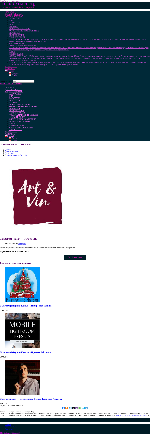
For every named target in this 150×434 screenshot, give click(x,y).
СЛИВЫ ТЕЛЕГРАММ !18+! (21, 128)
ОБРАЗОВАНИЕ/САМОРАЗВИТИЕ (24, 107)
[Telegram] (86, 408)
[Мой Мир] (70, 408)
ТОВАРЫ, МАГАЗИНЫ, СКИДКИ (23, 115)
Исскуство (22, 244)
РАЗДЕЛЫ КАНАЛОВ (14, 92)
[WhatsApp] (80, 408)
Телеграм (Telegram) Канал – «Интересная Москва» (26, 306)
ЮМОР (12, 123)
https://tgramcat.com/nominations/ (131, 415)
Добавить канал (11, 427)
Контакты (9, 429)
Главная (8, 425)
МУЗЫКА (13, 102)
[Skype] (83, 408)
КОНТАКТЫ (10, 134)
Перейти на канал (75, 257)
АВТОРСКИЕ (15, 94)
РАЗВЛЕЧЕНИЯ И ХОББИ (20, 121)
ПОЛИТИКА (14, 109)
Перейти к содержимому (10, 1)
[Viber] (76, 408)
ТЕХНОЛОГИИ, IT (17, 113)
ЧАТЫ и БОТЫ (11, 132)
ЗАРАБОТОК (14, 98)
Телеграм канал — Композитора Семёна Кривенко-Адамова (31, 399)
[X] (73, 408)
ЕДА (11, 96)
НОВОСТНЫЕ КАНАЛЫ (19, 104)
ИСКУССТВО (15, 100)
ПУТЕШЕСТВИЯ (16, 111)
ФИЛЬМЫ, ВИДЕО (17, 117)
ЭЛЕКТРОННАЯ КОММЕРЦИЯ (22, 119)
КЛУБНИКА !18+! (16, 125)
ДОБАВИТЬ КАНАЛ (13, 90)
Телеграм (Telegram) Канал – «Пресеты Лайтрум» (25, 352)
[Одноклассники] (66, 408)
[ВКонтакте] (63, 408)
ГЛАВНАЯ (9, 88)
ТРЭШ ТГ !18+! (15, 130)
